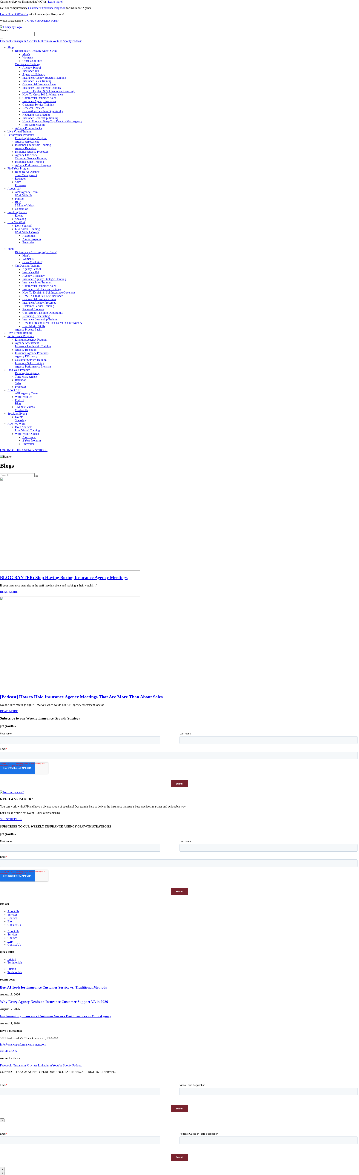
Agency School (31, 67)
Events (19, 215)
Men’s (26, 54)
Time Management (26, 175)
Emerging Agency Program (31, 138)
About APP (14, 188)
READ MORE (9, 591)
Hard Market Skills (33, 124)
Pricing (11, 959)
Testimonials (14, 962)
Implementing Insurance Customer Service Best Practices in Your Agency (55, 1016)
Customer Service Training (38, 104)
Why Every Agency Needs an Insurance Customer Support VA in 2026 (54, 1002)
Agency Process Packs (28, 128)
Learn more (55, 1)
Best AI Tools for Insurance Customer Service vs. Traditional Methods (53, 987)
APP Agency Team (26, 192)
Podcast (19, 198)
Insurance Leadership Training (40, 118)
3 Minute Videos (25, 205)
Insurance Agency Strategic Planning (44, 77)
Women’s (27, 57)
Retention (20, 178)
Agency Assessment (27, 141)
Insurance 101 (30, 70)
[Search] (1, 38)
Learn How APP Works (14, 14)
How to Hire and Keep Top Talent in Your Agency (52, 121)
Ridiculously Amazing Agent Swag (36, 50)
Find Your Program (18, 168)
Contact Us (21, 208)
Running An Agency (27, 171)
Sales (18, 181)
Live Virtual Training (19, 131)
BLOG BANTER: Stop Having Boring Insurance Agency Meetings (64, 577)
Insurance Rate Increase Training (41, 87)
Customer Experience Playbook (46, 8)
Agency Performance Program (33, 165)
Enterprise (28, 242)
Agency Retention (25, 148)
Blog (18, 202)
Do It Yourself (23, 225)
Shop (10, 47)
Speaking (20, 218)
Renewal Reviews (33, 107)
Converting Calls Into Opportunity (42, 111)
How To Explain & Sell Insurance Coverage (48, 91)
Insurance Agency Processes (39, 101)
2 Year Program (31, 239)
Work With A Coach (27, 232)
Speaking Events (17, 212)
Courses (12, 918)
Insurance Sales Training (36, 81)
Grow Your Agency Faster (42, 20)
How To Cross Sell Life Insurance (42, 94)
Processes (20, 185)
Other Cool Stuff (32, 60)
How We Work (16, 222)
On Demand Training (27, 64)
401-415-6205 (8, 1050)
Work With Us (23, 195)
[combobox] (17, 34)
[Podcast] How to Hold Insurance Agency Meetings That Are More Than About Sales (81, 696)
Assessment (29, 235)
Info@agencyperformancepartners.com (23, 1044)
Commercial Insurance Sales (39, 84)
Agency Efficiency (33, 74)
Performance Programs (20, 134)
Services (12, 914)
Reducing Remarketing (36, 114)
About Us (13, 911)
